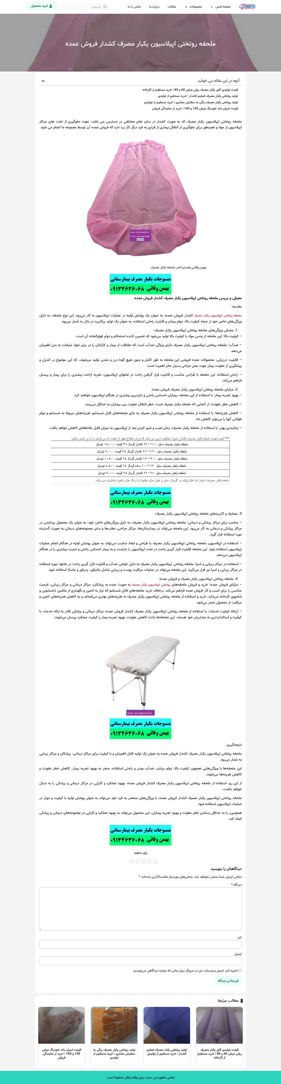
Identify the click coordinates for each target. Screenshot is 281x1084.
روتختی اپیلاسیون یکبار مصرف (151, 584)
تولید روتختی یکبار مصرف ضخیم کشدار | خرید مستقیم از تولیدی (198, 96)
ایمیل (238, 954)
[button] (43, 81)
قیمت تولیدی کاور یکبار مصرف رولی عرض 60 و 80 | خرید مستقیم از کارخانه (190, 90)
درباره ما (154, 6)
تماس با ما (134, 6)
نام (240, 937)
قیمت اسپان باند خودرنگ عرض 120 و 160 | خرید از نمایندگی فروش (195, 108)
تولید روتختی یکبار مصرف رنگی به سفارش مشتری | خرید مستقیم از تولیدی (191, 102)
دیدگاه (236, 885)
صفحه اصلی (223, 6)
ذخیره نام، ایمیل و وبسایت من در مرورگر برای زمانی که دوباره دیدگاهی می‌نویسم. (185, 970)
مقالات (172, 6)
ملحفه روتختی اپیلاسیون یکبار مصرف (218, 315)
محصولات (196, 6)
